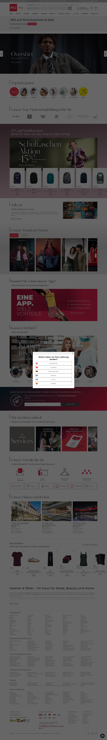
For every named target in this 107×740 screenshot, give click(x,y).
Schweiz (54, 367)
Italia (53, 379)
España (53, 383)
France (53, 375)
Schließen (72, 353)
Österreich (53, 363)
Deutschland (53, 371)
